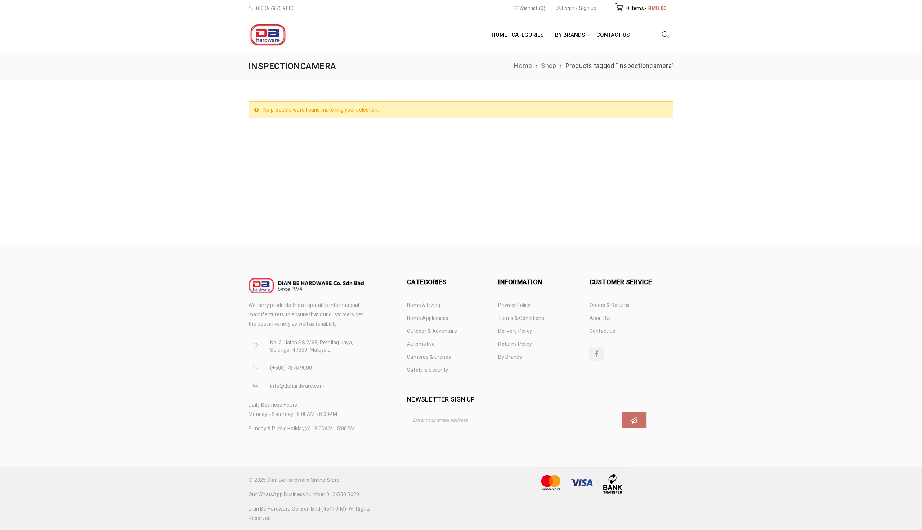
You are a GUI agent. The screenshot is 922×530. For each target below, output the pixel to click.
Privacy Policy (514, 305)
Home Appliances (427, 318)
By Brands (510, 357)
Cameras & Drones (429, 357)
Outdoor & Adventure (432, 331)
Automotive (421, 344)
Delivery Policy (515, 331)
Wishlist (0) (531, 8)
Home (523, 65)
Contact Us (603, 331)
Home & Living (423, 305)
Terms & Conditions (521, 318)
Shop (548, 65)
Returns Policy (515, 344)
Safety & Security (427, 370)
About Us (600, 318)
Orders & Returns (610, 305)
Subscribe (634, 420)
